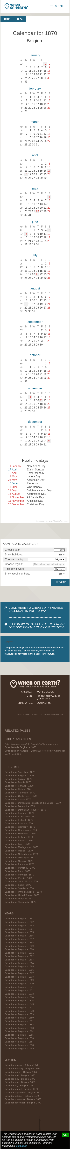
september (35, 321)
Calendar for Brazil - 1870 (18, 782)
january (35, 55)
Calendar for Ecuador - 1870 (19, 813)
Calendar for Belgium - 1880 (19, 1018)
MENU (59, 6)
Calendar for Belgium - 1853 (19, 925)
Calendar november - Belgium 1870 (23, 1099)
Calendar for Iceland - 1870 (19, 837)
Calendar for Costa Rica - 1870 (21, 796)
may (35, 188)
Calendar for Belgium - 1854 (19, 929)
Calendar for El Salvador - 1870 (21, 816)
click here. (21, 1145)
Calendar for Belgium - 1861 (19, 953)
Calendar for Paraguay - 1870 (20, 868)
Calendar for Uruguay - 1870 (19, 898)
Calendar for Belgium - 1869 (19, 980)
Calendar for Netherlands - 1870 (21, 854)
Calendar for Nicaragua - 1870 (20, 857)
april (35, 155)
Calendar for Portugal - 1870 (19, 875)
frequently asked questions (48, 697)
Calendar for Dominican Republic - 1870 (25, 810)
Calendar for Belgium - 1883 (19, 1028)
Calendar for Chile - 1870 (18, 789)
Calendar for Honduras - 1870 (20, 833)
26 (37, 211)
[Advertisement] (35, 531)
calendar (27, 691)
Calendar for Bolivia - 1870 (18, 779)
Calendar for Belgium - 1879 (19, 1014)
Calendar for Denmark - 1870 (20, 806)
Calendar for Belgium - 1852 (19, 922)
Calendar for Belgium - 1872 (19, 990)
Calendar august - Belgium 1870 (21, 1089)
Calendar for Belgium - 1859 (19, 946)
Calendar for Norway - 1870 (19, 861)
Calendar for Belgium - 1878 (19, 1011)
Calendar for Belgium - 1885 (19, 1035)
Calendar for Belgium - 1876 (19, 1004)
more (30, 696)
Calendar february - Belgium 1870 (22, 1068)
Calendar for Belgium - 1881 (19, 1021)
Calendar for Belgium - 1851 (19, 918)
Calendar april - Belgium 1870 (20, 1075)
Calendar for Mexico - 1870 (19, 851)
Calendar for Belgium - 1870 (19, 775)
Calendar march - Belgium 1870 (21, 1072)
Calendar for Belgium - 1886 (19, 1038)
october (35, 355)
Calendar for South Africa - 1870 (21, 881)
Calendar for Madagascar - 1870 (21, 847)
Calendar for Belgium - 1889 (19, 1048)
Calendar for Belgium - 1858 (19, 942)
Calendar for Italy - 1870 (17, 844)
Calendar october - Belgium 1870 (22, 1096)
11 (41, 400)
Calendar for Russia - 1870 (18, 878)
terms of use (24, 703)
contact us (44, 703)
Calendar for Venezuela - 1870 (20, 902)
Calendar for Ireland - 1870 (19, 840)
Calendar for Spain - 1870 (18, 885)
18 (25, 174)
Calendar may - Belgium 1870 (20, 1079)
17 (48, 170)
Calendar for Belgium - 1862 (19, 956)
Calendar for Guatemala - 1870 (21, 830)
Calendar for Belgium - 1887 (19, 1042)
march (35, 121)
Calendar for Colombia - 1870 (20, 792)
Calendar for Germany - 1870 (20, 827)
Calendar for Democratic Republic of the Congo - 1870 (33, 803)
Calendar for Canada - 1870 (19, 786)
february (35, 88)
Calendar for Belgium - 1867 (19, 973)
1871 (19, 18)
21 (37, 274)
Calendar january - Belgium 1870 (22, 1065)
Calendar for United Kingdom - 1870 (23, 892)
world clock (45, 691)
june (35, 222)
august (35, 288)
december (35, 421)
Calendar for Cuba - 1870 (18, 799)
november (35, 388)
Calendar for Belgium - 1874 (19, 997)
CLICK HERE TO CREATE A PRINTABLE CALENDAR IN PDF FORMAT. (35, 609)
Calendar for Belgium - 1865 (19, 966)
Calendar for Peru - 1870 (17, 871)
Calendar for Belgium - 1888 (19, 1045)
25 (48, 441)
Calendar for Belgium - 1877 (19, 1007)
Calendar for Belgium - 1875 (19, 1000)
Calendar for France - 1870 (19, 823)
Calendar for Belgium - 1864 (19, 963)
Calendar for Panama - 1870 (19, 864)
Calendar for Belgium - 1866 (19, 970)
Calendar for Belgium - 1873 (19, 994)
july (35, 255)
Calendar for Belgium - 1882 (19, 1024)
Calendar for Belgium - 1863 (19, 959)
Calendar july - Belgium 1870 (19, 1085)
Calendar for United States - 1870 (22, 895)
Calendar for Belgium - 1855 (19, 932)
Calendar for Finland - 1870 (19, 820)
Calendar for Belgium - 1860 (19, 949)
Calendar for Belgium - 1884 (19, 1031)
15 (25, 304)
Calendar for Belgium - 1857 (19, 939)
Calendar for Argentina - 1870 (20, 772)
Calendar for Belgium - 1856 (19, 935)
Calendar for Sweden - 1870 (19, 888)
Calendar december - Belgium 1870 (23, 1102)
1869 (7, 18)
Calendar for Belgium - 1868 (19, 977)
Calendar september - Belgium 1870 (23, 1092)
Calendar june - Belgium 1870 (20, 1082)
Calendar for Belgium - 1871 (19, 987)
